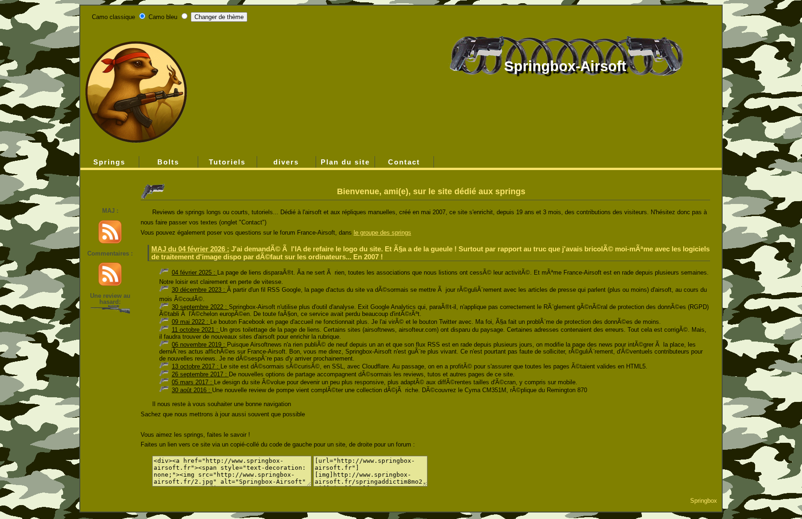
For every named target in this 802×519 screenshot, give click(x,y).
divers (286, 162)
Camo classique (113, 16)
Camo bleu (163, 16)
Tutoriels (227, 162)
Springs (109, 162)
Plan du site (345, 162)
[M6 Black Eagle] (110, 311)
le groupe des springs (382, 232)
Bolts (168, 162)
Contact (404, 162)
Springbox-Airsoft (565, 66)
